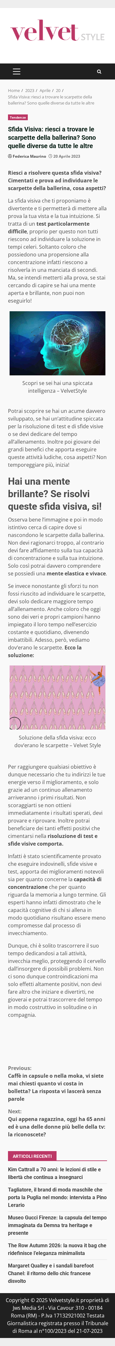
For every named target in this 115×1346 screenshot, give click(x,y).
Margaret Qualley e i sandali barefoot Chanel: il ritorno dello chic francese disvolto (51, 1273)
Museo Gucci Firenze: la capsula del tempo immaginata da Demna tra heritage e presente (57, 1225)
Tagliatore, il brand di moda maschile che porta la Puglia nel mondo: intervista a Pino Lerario (57, 1197)
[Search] (99, 71)
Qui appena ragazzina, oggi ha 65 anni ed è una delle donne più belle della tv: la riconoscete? (56, 1123)
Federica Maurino (29, 156)
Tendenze (18, 117)
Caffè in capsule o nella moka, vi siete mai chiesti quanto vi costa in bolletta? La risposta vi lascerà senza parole (55, 1083)
